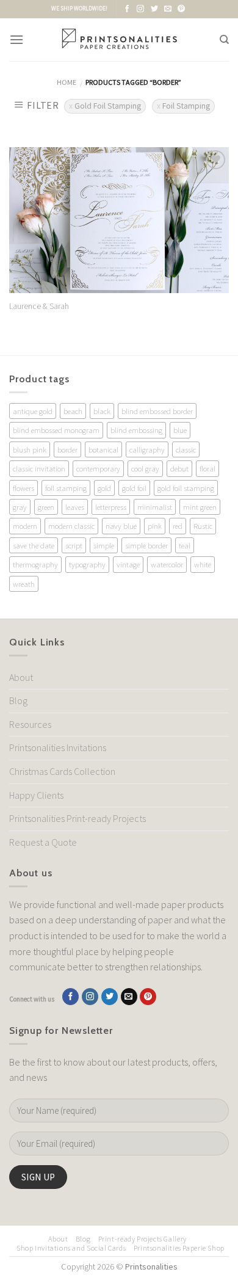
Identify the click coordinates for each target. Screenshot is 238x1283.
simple (103, 545)
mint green (200, 507)
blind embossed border (157, 411)
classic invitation (39, 468)
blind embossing (136, 430)
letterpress (110, 507)
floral (207, 468)
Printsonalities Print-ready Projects (77, 818)
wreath (24, 584)
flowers (23, 488)
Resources (30, 724)
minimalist (154, 507)
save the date (33, 545)
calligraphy (147, 449)
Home (66, 82)
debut (179, 468)
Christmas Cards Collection (62, 771)
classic (186, 449)
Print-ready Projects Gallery (142, 1238)
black (101, 411)
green (46, 507)
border (67, 449)
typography (87, 564)
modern (25, 526)
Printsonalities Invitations (57, 747)
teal (184, 545)
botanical (103, 449)
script (73, 545)
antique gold (32, 411)
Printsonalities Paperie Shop (179, 1247)
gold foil (134, 488)
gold (104, 488)
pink (155, 526)
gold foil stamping (185, 488)
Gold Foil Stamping (107, 106)
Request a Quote (43, 842)
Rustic (202, 526)
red (177, 526)
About (21, 677)
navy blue (121, 526)
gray (20, 507)
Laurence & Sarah (39, 306)
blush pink (29, 449)
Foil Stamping (186, 106)
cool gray (145, 468)
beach (72, 411)
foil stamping (66, 488)
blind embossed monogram (56, 430)
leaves (74, 507)
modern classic (71, 526)
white (202, 564)
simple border (146, 545)
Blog (18, 700)
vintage (128, 564)
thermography (35, 564)
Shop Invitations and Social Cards (71, 1247)
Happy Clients (36, 795)
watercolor (167, 564)
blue (180, 430)
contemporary (98, 468)
